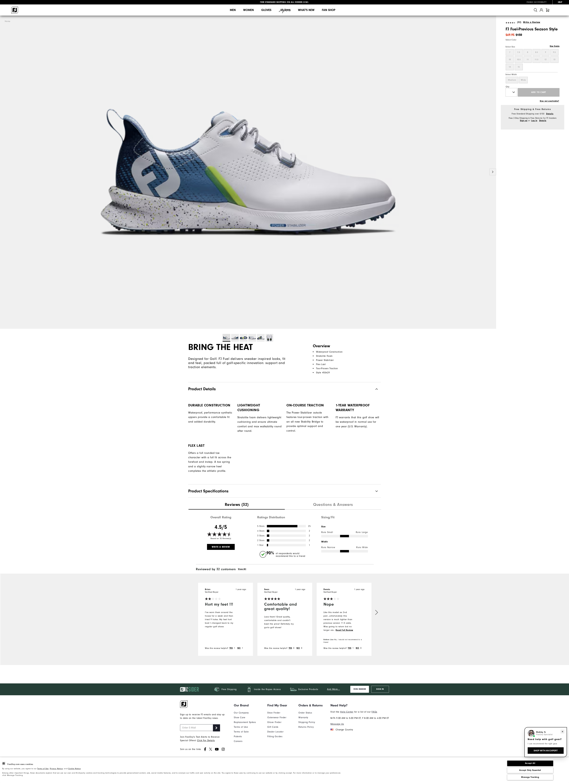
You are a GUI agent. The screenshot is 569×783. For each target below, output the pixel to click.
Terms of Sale (241, 731)
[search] (535, 10)
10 (510, 59)
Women (248, 10)
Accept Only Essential (530, 770)
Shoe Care (239, 717)
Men (233, 10)
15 (519, 67)
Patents (238, 736)
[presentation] (236, 505)
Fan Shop (328, 10)
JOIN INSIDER (359, 689)
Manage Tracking (530, 777)
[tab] (547, 10)
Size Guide (554, 46)
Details (549, 114)
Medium (512, 80)
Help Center (346, 712)
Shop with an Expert (546, 750)
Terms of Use (42, 768)
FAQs (374, 712)
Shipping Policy (306, 722)
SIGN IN (380, 689)
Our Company (241, 712)
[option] (248, 172)
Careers (238, 741)
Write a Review (531, 22)
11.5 (536, 59)
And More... (333, 689)
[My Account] (541, 10)
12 (545, 59)
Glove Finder (274, 722)
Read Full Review (344, 630)
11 (528, 59)
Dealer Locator (275, 731)
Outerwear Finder (276, 717)
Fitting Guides (274, 736)
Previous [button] (3, 172)
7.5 (518, 52)
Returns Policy (306, 727)
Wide (523, 80)
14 (510, 67)
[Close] (562, 731)
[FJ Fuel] (248, 172)
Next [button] (492, 172)
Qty (508, 86)
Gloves (266, 10)
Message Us (337, 724)
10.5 (519, 59)
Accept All (530, 763)
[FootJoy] (14, 10)
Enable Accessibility (536, 2)
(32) (519, 22)
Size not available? (549, 101)
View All (242, 569)
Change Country (344, 729)
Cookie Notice (74, 768)
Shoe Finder (273, 712)
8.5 (536, 52)
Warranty (303, 717)
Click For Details (206, 740)
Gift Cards (272, 727)
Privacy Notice (56, 768)
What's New (306, 10)
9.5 (554, 52)
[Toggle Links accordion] (245, 705)
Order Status (305, 712)
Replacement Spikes (245, 722)
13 (554, 59)
